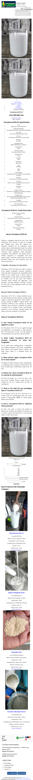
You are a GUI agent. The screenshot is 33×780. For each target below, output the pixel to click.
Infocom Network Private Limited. (23, 779)
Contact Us (7, 769)
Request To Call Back (16, 104)
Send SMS (22, 773)
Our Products (7, 767)
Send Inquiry (17, 102)
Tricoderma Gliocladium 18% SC (16, 712)
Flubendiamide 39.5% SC (16, 533)
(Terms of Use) (25, 777)
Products (18, 106)
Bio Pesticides (18, 108)
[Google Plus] (26, 740)
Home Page (7, 763)
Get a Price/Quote (16, 118)
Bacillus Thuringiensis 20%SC (16, 593)
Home (18, 105)
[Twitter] (28, 738)
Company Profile (8, 765)
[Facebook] (26, 738)
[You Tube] (30, 738)
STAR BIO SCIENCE (21, 4)
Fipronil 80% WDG (17, 652)
